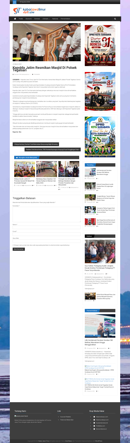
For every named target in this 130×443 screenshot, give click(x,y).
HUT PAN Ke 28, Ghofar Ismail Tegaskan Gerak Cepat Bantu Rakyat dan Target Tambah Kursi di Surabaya (99, 387)
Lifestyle (45, 19)
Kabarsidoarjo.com (102, 417)
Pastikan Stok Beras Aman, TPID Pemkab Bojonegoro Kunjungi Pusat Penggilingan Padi (52, 149)
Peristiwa (94, 261)
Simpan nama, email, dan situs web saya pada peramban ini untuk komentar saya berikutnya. (42, 245)
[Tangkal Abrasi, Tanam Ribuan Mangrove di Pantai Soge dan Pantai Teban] (90, 197)
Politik (21, 19)
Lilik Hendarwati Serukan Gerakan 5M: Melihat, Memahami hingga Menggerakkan (99, 342)
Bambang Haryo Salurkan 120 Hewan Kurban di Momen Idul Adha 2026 (46, 181)
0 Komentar (37, 74)
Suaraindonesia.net (102, 423)
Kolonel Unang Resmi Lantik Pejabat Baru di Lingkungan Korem (105, 186)
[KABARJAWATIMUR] (21, 416)
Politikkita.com (100, 426)
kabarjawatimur (28, 185)
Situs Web (16, 238)
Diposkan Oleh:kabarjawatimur (21, 74)
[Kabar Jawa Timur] (15, 18)
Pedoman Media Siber (66, 420)
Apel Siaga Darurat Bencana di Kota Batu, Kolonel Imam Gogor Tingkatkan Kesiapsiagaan (106, 222)
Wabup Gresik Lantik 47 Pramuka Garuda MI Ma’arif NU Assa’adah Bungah (24, 181)
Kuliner (88, 261)
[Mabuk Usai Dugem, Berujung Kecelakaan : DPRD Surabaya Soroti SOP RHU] (99, 367)
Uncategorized (16, 58)
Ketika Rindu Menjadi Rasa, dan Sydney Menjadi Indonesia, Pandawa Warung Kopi (106, 296)
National (55, 19)
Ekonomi (29, 19)
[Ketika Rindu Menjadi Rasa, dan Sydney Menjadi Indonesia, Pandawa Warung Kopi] (90, 296)
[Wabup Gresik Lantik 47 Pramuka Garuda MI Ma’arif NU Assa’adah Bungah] (24, 169)
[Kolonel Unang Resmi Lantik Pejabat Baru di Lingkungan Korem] (90, 186)
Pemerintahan (65, 19)
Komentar (16, 206)
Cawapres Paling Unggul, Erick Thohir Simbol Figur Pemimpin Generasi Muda (106, 210)
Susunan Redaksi (65, 417)
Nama (15, 224)
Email (15, 231)
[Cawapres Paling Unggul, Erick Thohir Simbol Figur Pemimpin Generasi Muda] (90, 209)
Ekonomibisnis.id (101, 429)
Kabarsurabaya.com (102, 420)
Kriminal (37, 19)
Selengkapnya (89, 288)
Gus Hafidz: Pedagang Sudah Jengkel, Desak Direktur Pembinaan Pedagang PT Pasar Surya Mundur (100, 268)
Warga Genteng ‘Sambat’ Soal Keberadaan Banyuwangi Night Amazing (36, 144)
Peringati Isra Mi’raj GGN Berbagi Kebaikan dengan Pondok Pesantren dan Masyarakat (66, 182)
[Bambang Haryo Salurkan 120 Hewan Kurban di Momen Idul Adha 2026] (46, 169)
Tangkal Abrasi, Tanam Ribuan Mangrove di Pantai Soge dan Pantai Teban (106, 198)
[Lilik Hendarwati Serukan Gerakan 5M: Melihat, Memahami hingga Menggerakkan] (90, 172)
